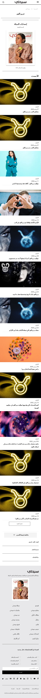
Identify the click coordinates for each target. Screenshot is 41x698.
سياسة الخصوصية (26, 689)
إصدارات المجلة (20, 24)
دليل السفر (35, 639)
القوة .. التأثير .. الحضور (34, 542)
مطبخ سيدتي (35, 610)
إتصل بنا (12, 689)
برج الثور (28, 9)
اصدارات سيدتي (34, 634)
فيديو (37, 606)
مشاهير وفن (34, 661)
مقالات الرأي (35, 615)
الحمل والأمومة (14, 664)
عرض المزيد (20, 524)
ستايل (37, 620)
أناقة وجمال (34, 664)
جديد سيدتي (16, 620)
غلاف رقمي (16, 634)
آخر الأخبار (17, 639)
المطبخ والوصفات (14, 661)
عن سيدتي (17, 615)
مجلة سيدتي (16, 606)
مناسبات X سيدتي (15, 610)
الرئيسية (36, 9)
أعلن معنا (18, 689)
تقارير (37, 624)
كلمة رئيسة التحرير (22, 535)
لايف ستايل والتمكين (32, 657)
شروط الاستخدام (35, 689)
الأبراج (37, 107)
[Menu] (38, 2)
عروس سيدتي (35, 629)
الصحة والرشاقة (14, 657)
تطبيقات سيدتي (15, 629)
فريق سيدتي (16, 624)
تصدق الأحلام (35, 550)
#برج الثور (20, 14)
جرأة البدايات (35, 557)
